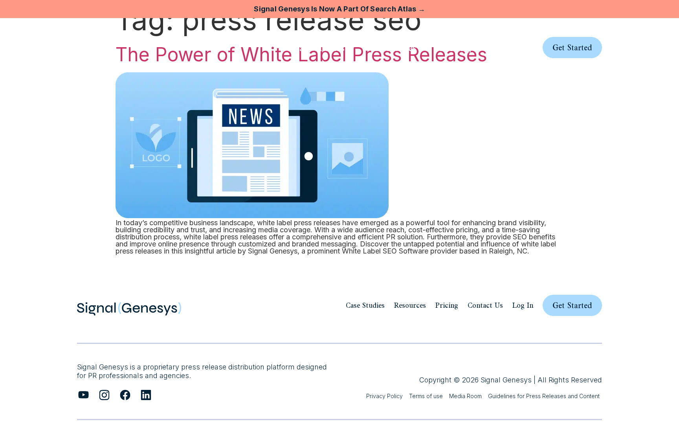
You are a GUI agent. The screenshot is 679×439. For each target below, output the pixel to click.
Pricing (446, 305)
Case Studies (365, 305)
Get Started (572, 305)
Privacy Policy (384, 396)
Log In (522, 305)
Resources (410, 305)
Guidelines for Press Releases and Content (544, 396)
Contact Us (485, 305)
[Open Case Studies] (351, 47)
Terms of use (426, 396)
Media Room (465, 396)
